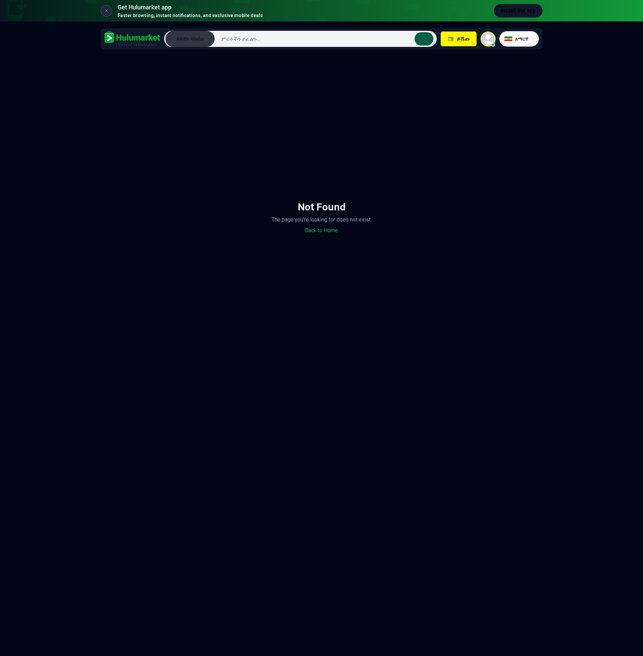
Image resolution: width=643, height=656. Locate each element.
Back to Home (321, 230)
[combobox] (325, 39)
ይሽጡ (463, 39)
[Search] (424, 39)
